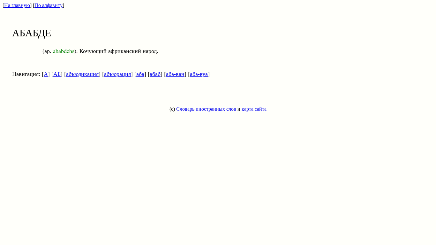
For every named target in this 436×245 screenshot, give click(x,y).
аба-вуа (199, 74)
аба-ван (175, 74)
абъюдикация (82, 74)
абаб (155, 74)
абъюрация (117, 74)
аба (140, 74)
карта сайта (254, 109)
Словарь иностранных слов (206, 109)
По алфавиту (48, 5)
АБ (57, 74)
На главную (17, 5)
